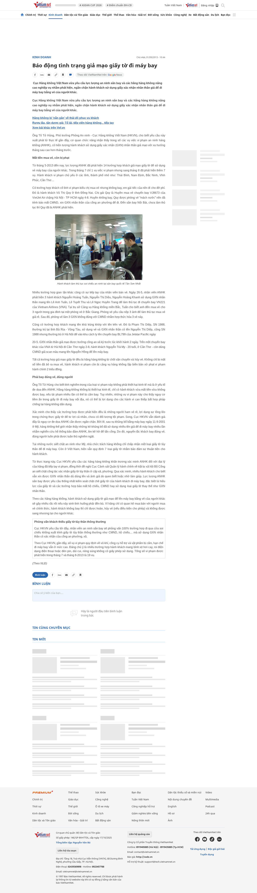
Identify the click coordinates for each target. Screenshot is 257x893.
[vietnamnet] (42, 8)
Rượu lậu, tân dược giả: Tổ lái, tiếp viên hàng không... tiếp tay (73, 122)
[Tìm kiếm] (223, 5)
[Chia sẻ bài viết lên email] (49, 74)
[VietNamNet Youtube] (204, 840)
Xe (189, 15)
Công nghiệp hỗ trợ (143, 806)
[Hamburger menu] (234, 15)
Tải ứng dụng (197, 849)
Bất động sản (201, 15)
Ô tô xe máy (102, 806)
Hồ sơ (171, 813)
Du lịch (215, 15)
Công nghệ (180, 15)
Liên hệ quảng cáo (139, 834)
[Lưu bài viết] (63, 74)
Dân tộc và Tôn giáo (76, 15)
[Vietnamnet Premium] (42, 793)
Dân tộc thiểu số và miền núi (184, 792)
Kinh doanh (55, 15)
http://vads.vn (144, 856)
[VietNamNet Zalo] (219, 840)
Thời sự (42, 15)
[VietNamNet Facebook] (197, 840)
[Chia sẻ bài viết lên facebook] (35, 74)
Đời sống (153, 15)
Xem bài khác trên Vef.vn (48, 127)
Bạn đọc (225, 15)
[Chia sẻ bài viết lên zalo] (42, 74)
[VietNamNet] (22, 14)
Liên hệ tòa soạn (67, 850)
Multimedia (212, 799)
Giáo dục (95, 15)
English (172, 806)
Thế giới (107, 15)
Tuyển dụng (207, 854)
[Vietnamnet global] (191, 6)
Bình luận (40, 574)
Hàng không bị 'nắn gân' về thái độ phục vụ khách (65, 117)
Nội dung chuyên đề (180, 799)
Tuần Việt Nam (173, 5)
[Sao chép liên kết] (56, 74)
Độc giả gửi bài (216, 849)
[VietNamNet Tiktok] (212, 840)
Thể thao (119, 15)
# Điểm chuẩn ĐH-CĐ (119, 5)
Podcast (210, 806)
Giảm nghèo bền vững (145, 813)
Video (208, 792)
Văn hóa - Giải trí (136, 15)
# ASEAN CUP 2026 (91, 5)
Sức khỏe (166, 15)
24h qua (210, 813)
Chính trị (30, 15)
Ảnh (170, 820)
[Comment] (70, 74)
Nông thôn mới (140, 820)
